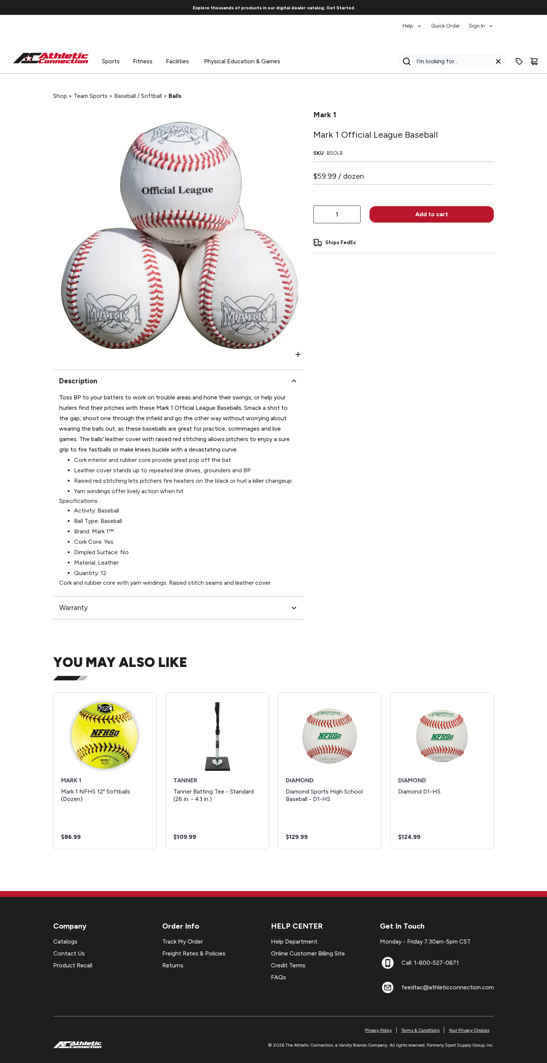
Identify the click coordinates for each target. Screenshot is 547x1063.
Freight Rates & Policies (193, 953)
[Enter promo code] (519, 61)
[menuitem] (412, 22)
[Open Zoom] (298, 354)
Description (78, 381)
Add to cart (431, 214)
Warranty (73, 607)
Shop (60, 95)
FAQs (278, 977)
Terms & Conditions (420, 1030)
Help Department (294, 941)
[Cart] (534, 61)
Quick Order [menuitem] (445, 26)
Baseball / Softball (138, 95)
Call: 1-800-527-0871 (430, 962)
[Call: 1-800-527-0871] (388, 963)
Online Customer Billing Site (308, 953)
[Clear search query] (498, 61)
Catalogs (65, 941)
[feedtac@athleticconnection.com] (388, 987)
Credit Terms (288, 965)
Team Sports (91, 95)
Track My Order (182, 941)
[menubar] (448, 22)
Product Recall (72, 965)
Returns (172, 965)
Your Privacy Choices (469, 1030)
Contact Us (69, 953)
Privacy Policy (378, 1030)
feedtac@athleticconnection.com (448, 987)
